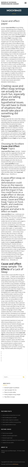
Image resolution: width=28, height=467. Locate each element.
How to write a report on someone (10, 420)
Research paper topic (7, 438)
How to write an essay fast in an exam (11, 415)
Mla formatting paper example (9, 417)
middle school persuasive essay (10, 3)
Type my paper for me (10, 390)
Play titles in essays (9, 397)
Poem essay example (7, 433)
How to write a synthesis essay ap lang (11, 422)
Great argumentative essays (9, 424)
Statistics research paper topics (9, 435)
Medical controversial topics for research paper (13, 440)
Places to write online (10, 392)
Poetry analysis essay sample (12, 394)
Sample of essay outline (8, 442)
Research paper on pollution (11, 387)
